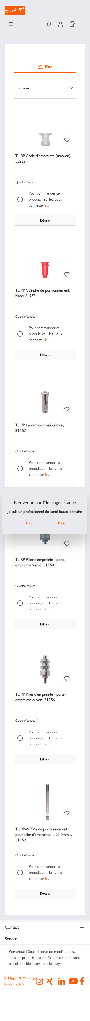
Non (61, 523)
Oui (29, 523)
